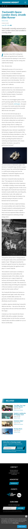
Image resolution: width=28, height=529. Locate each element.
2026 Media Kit (14, 483)
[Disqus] (14, 342)
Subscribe (20, 448)
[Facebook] (3, 6)
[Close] (26, 516)
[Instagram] (7, 6)
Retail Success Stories (18, 410)
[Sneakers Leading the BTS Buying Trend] (7, 418)
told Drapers (17, 104)
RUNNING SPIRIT (18, 421)
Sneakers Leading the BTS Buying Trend (20, 414)
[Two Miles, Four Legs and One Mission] (7, 410)
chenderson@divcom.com (14, 473)
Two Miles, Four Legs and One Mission (19, 406)
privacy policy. (16, 522)
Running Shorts (18, 429)
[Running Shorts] (7, 432)
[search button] (26, 6)
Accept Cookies (22, 526)
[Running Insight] (10, 2)
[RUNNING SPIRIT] (7, 425)
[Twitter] (5, 6)
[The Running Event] (12, 494)
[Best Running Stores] (19, 494)
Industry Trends (5, 20)
